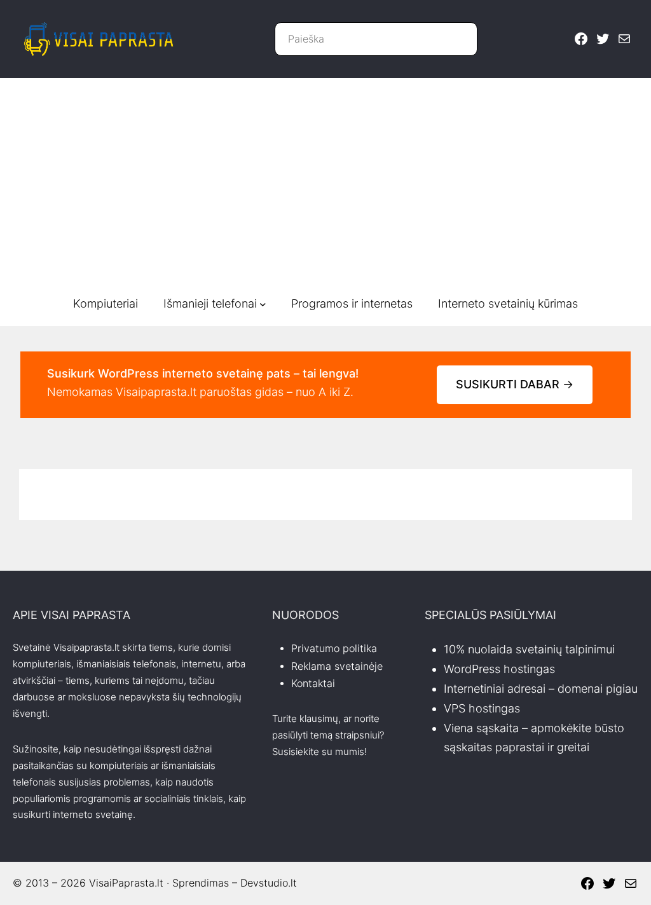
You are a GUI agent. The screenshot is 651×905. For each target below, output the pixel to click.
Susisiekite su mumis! (319, 752)
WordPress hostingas (499, 669)
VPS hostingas (482, 708)
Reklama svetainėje (337, 666)
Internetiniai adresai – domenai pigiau (541, 688)
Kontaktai (313, 683)
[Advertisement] (325, 186)
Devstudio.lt (268, 883)
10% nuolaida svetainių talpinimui (529, 649)
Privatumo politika (334, 649)
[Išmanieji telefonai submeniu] (262, 304)
